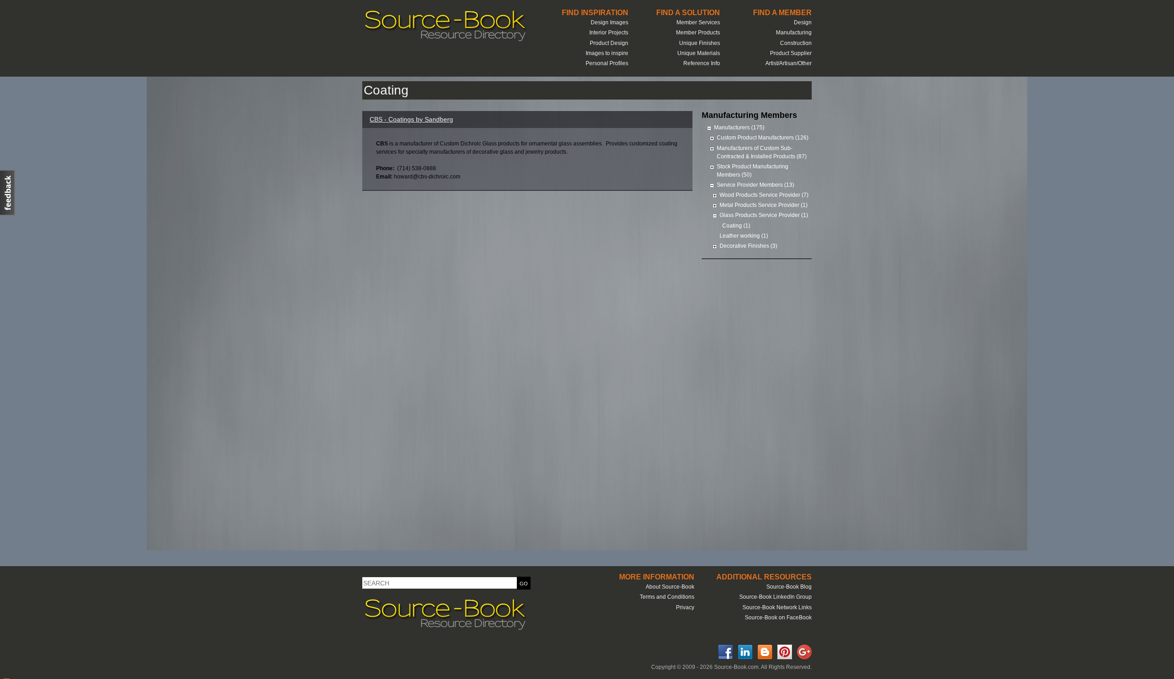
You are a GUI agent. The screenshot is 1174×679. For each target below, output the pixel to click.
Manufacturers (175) (739, 127)
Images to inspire (607, 53)
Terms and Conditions (667, 597)
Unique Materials (698, 53)
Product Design (609, 43)
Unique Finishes (699, 43)
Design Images (609, 22)
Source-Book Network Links (777, 607)
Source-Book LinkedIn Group (775, 597)
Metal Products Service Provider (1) (764, 205)
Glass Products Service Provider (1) (764, 215)
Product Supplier (791, 53)
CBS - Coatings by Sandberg (411, 119)
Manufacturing (794, 32)
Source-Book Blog (789, 587)
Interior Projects (608, 32)
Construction (796, 43)
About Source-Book (670, 587)
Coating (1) (736, 226)
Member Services (698, 22)
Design (803, 22)
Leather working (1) (744, 236)
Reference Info (701, 63)
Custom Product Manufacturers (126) (763, 137)
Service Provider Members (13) (755, 185)
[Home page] (444, 40)
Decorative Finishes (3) (748, 246)
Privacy (685, 607)
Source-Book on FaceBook (778, 617)
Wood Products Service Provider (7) (764, 195)
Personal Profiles (607, 63)
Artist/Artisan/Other (788, 63)
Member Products (698, 32)
